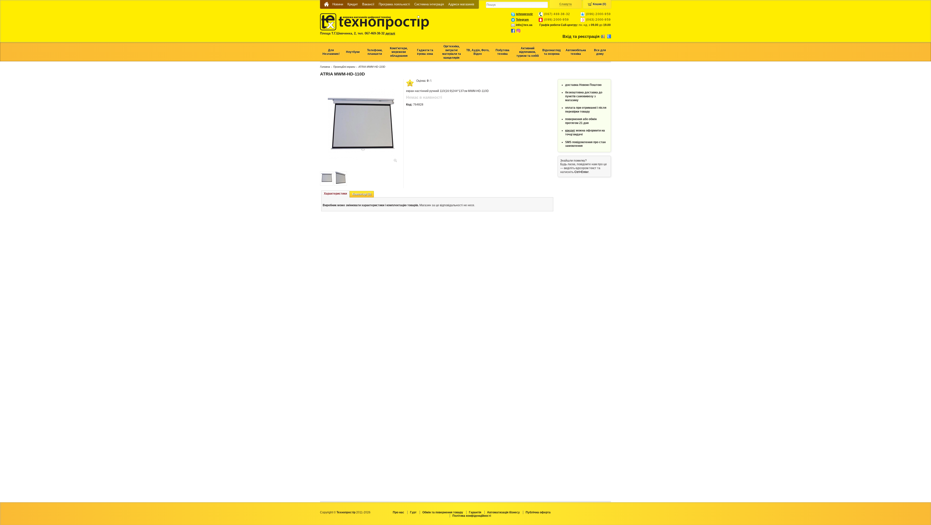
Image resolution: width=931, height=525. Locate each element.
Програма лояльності (394, 4)
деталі (390, 33)
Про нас (398, 512)
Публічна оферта (538, 512)
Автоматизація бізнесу (503, 512)
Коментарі (361, 194)
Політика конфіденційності (471, 515)
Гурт (413, 512)
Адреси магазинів (461, 4)
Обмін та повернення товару (442, 512)
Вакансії (368, 4)
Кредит (352, 4)
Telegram (522, 19)
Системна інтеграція (429, 4)
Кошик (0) (599, 4)
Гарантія (475, 512)
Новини (337, 4)
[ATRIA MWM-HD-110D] (361, 160)
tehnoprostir (524, 14)
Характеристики (335, 193)
